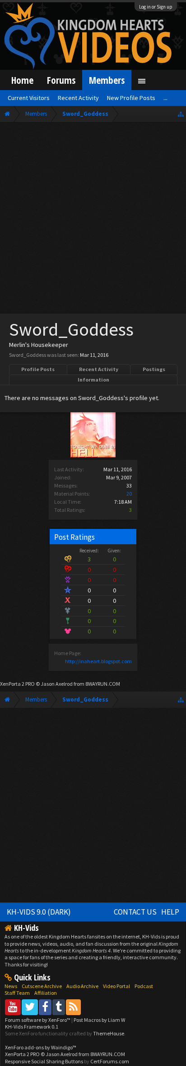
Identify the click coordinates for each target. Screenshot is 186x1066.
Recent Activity (98, 369)
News (11, 986)
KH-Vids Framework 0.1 (31, 1026)
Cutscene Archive (42, 986)
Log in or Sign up (155, 7)
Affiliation (45, 992)
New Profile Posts (131, 98)
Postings (154, 369)
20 (129, 493)
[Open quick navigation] (181, 114)
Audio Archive (82, 986)
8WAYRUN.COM (102, 683)
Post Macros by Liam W (99, 1019)
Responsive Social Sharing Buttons (44, 1061)
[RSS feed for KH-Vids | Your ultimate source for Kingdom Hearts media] (73, 1007)
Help (170, 912)
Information (93, 379)
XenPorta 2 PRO (17, 683)
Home (22, 80)
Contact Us (135, 912)
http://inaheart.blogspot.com (98, 661)
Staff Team (17, 992)
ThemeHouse (108, 1033)
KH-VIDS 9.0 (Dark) (39, 912)
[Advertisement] (93, 220)
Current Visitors (29, 98)
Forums (61, 80)
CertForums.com (109, 1061)
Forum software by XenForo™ (38, 1019)
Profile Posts (38, 369)
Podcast (144, 986)
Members (107, 80)
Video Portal (116, 986)
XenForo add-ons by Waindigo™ (40, 1047)
